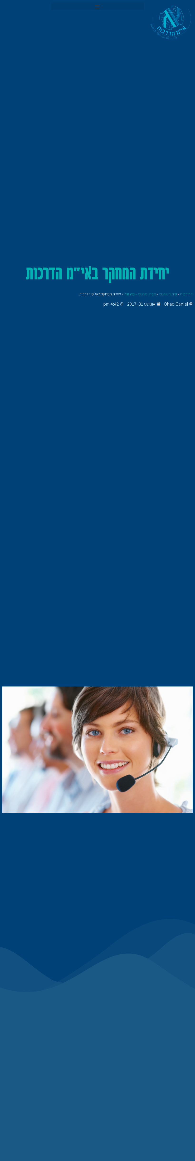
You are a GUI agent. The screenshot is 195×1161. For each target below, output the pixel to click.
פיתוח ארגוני (168, 294)
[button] (97, 6)
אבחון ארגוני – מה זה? (140, 294)
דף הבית (186, 294)
